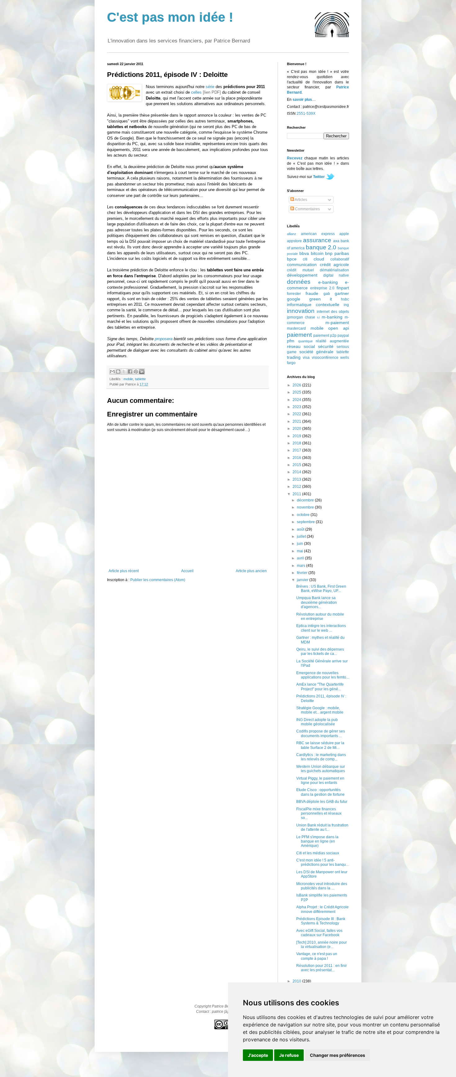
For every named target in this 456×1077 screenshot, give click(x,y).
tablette (140, 379)
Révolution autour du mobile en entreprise (320, 616)
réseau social (301, 346)
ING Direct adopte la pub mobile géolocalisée (317, 722)
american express (318, 234)
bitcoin (317, 253)
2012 (297, 486)
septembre (306, 522)
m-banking (332, 316)
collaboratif (339, 259)
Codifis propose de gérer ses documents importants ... (320, 733)
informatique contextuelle (313, 304)
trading (294, 357)
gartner (342, 293)
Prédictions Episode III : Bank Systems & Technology (320, 921)
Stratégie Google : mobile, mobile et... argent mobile (319, 710)
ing (346, 305)
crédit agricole (334, 264)
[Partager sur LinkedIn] (142, 371)
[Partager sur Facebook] (130, 371)
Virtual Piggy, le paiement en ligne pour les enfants (320, 780)
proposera (163, 338)
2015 (297, 465)
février (302, 573)
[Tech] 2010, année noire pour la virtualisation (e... (321, 944)
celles (196, 92)
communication (302, 264)
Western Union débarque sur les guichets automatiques (320, 768)
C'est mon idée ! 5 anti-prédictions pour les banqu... (322, 862)
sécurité (325, 346)
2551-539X (306, 113)
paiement (299, 335)
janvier (303, 580)
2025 (297, 392)
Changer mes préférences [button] (337, 1055)
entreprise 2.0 (322, 288)
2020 (297, 428)
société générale (316, 351)
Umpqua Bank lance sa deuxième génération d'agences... (316, 602)
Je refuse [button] (289, 1055)
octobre (304, 515)
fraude (312, 293)
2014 (297, 472)
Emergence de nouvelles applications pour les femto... (322, 675)
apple (344, 234)
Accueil (187, 571)
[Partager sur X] (124, 371)
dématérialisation (334, 270)
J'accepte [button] (258, 1055)
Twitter (319, 177)
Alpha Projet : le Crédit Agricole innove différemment (322, 909)
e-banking (328, 282)
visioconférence (325, 357)
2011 (297, 494)
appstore (294, 241)
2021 (297, 421)
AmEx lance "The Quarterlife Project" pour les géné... (320, 686)
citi (305, 259)
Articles (300, 200)
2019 (297, 436)
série (210, 86)
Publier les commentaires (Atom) (157, 580)
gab (327, 294)
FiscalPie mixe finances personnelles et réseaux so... (319, 813)
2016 (297, 458)
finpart (343, 287)
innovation (301, 311)
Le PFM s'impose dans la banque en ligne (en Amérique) (317, 841)
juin (300, 543)
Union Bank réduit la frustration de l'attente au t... (322, 827)
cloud (319, 258)
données (299, 281)
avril (301, 558)
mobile (128, 379)
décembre (306, 500)
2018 (297, 443)
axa (336, 241)
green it (320, 298)
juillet (302, 536)
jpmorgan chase (301, 317)
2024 (297, 400)
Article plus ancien (251, 571)
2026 (297, 385)
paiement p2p (325, 335)
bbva (304, 253)
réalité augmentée (332, 341)
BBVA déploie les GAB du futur (321, 801)
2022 (297, 414)
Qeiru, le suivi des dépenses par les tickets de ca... (320, 651)
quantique (305, 341)
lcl (318, 317)
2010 (297, 981)
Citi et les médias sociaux (317, 853)
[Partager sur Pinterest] (136, 371)
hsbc (345, 299)
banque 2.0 (321, 247)
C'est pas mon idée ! (170, 17)
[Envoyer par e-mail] (112, 371)
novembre (306, 507)
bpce (292, 258)
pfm (290, 340)
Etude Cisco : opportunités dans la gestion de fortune (320, 792)
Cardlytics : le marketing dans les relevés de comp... (321, 757)
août (301, 529)
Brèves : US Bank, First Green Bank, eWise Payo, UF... (321, 588)
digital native (336, 275)
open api (338, 328)
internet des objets (333, 311)
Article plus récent (124, 571)
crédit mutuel (300, 270)
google (293, 298)
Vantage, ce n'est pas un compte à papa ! (316, 956)
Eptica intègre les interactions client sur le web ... (321, 628)
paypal (343, 335)
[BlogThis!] (118, 371)
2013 (297, 479)
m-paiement (337, 322)
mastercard (296, 328)
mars (301, 565)
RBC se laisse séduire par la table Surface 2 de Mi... (320, 745)
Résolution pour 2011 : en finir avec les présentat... (321, 968)
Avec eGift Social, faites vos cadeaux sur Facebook (319, 932)
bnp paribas (337, 253)
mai (300, 551)
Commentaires (307, 209)
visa (306, 357)
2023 (297, 407)
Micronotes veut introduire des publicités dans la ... (321, 886)
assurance (317, 240)
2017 (297, 450)
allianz (291, 234)
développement (302, 275)
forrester (294, 294)
